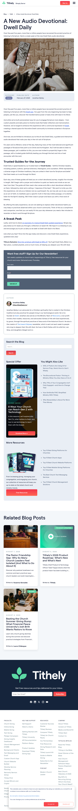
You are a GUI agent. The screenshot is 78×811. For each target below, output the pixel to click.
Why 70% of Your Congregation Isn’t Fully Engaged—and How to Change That (56, 385)
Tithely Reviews (46, 729)
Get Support (26, 724)
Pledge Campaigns (11, 736)
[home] (14, 3)
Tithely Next (62, 733)
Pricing (6, 797)
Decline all (66, 804)
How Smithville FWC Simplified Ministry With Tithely (54, 393)
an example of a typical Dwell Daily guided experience (42, 223)
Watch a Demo (27, 727)
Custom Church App (11, 758)
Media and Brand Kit (65, 730)
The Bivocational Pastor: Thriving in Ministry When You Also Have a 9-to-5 (57, 376)
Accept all (51, 804)
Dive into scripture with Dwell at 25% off (32, 242)
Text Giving (8, 733)
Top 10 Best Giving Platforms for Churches (55, 451)
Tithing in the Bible (65, 750)
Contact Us (62, 736)
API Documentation (29, 740)
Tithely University (28, 737)
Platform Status (28, 743)
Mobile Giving (9, 730)
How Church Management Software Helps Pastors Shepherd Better (64, 763)
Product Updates (28, 748)
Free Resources (21, 492)
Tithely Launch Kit (46, 752)
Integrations (8, 794)
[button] (74, 3)
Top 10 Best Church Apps (52, 458)
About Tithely (63, 724)
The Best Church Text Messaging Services (55, 476)
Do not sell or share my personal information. (25, 796)
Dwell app (29, 112)
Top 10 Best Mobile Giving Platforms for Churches (56, 468)
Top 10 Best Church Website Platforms (57, 462)
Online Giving (9, 727)
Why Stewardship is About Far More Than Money (56, 401)
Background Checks (11, 750)
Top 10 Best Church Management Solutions (55, 483)
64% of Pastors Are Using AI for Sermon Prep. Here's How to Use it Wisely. (55, 368)
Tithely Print (8, 778)
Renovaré (56, 316)
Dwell (66, 126)
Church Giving (9, 724)
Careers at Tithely (64, 727)
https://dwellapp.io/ (20, 305)
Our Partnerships (46, 741)
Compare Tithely (46, 732)
